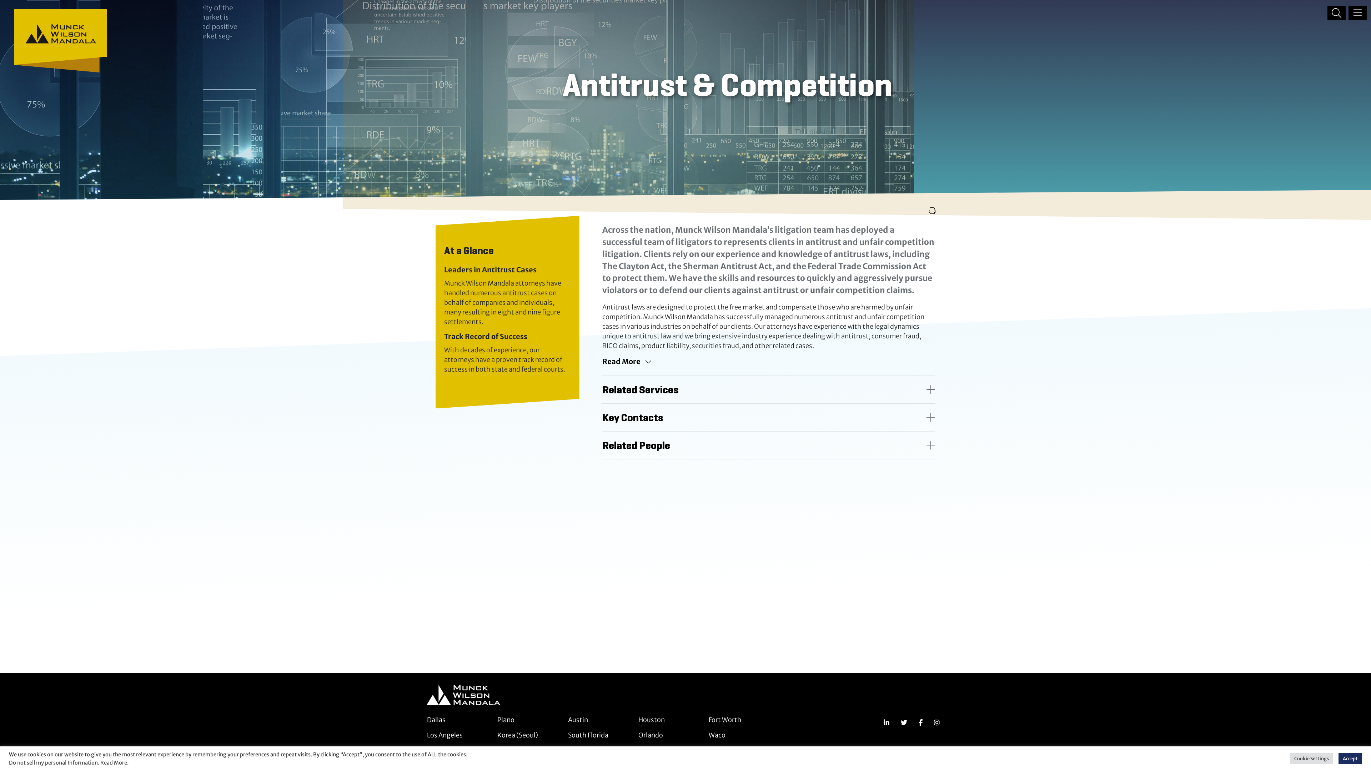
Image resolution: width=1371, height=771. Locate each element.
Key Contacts (632, 417)
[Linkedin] (886, 722)
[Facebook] (920, 722)
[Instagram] (936, 722)
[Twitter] (904, 722)
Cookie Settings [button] (1311, 759)
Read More (621, 361)
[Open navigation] (1358, 13)
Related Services (640, 389)
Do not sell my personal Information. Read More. (69, 763)
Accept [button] (1350, 759)
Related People (636, 445)
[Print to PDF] (932, 211)
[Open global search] (1336, 13)
